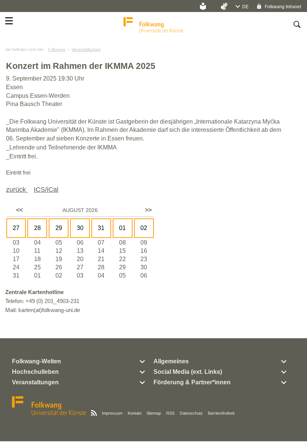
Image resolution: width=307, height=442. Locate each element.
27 (16, 228)
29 (58, 228)
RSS (170, 413)
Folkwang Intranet (282, 6)
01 (122, 228)
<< (19, 210)
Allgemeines (171, 361)
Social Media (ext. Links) (188, 372)
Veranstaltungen (86, 49)
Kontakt (135, 413)
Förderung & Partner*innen (192, 382)
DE (245, 6)
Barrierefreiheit (221, 413)
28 (37, 228)
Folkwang (57, 49)
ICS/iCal (46, 189)
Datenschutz (191, 413)
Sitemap (153, 413)
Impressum (112, 413)
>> (148, 210)
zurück (17, 189)
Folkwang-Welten (36, 361)
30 (80, 228)
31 (101, 228)
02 (143, 228)
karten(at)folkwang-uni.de (49, 310)
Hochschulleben (35, 372)
